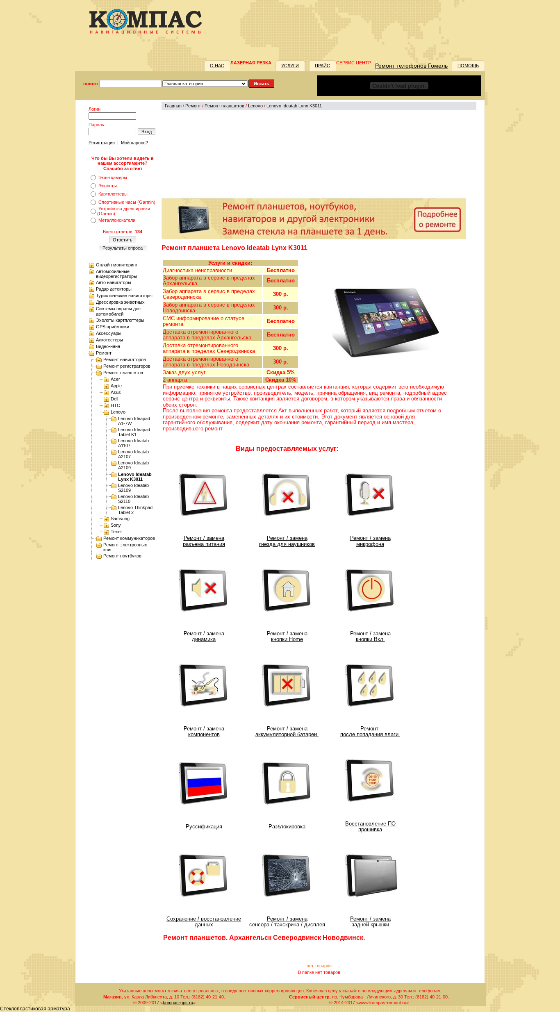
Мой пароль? (134, 142)
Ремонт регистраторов (126, 366)
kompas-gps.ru (178, 1002)
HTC (115, 405)
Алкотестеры (109, 339)
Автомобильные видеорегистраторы (116, 274)
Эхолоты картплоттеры (120, 320)
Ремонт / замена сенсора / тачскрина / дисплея (287, 922)
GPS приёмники (112, 326)
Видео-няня (108, 346)
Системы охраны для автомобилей (118, 311)
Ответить (122, 239)
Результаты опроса (122, 248)
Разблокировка (287, 826)
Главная (173, 105)
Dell (114, 398)
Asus (116, 392)
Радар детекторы (114, 289)
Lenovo (118, 411)
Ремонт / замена (370, 919)
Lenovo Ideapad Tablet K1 (134, 432)
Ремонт (104, 352)
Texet (116, 531)
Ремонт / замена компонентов (204, 731)
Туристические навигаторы (124, 295)
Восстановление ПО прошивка (370, 827)
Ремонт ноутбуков (122, 555)
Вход (146, 131)
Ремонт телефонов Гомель (411, 65)
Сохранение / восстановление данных (203, 922)
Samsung (120, 518)
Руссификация (204, 826)
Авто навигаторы (113, 282)
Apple (116, 385)
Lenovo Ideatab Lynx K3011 (135, 477)
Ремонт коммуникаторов (129, 538)
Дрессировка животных (120, 302)
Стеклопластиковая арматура (35, 1009)
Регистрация (102, 142)
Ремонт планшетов (123, 372)
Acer (115, 379)
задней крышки (370, 924)
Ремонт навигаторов (124, 359)
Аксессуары (108, 333)
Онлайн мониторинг (116, 264)
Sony (116, 525)
